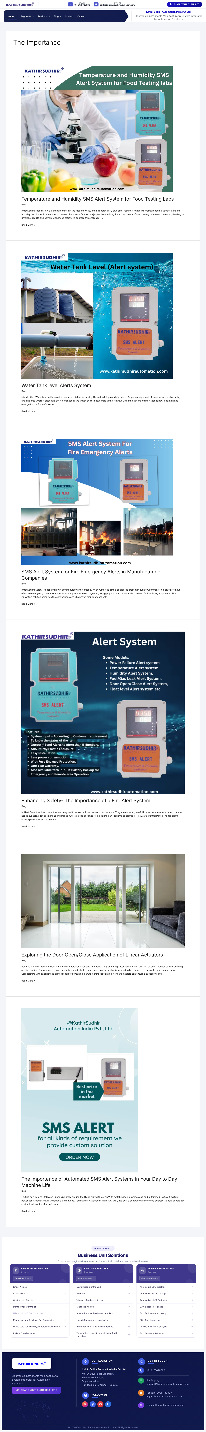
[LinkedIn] (108, 1404)
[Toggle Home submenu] (16, 16)
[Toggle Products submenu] (49, 16)
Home (11, 16)
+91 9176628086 (82, 5)
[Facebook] (93, 1404)
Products (43, 16)
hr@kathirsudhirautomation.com (164, 1396)
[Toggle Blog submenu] (60, 16)
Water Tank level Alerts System (56, 385)
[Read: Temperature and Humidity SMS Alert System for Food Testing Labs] (97, 129)
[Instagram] (85, 1404)
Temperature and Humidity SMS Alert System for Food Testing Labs (97, 199)
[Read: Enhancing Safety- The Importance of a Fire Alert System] (102, 712)
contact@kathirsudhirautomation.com (117, 5)
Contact (69, 16)
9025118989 (163, 1392)
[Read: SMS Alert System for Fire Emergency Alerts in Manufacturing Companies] (97, 502)
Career (81, 16)
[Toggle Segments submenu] (33, 16)
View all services (21, 1278)
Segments (26, 16)
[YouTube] (100, 1404)
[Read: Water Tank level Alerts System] (97, 315)
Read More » (28, 224)
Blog (56, 16)
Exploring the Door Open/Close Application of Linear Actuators (92, 955)
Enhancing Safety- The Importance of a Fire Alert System (85, 800)
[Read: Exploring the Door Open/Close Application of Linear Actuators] (102, 901)
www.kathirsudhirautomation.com (165, 1405)
